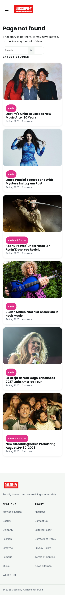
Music (11, 108)
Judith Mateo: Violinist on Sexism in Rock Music (32, 314)
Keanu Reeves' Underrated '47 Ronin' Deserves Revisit (28, 247)
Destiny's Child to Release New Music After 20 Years (28, 115)
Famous (7, 556)
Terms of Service (45, 556)
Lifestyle (8, 547)
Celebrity (8, 529)
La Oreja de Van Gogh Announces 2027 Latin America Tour (30, 379)
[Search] (31, 50)
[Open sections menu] (6, 9)
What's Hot (9, 574)
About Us (40, 511)
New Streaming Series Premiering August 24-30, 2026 (30, 446)
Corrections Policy (45, 538)
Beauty (7, 520)
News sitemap (43, 565)
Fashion (7, 538)
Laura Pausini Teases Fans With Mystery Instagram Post (29, 181)
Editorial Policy (43, 529)
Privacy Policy (43, 547)
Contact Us (41, 520)
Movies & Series (17, 240)
